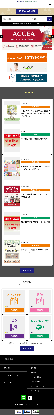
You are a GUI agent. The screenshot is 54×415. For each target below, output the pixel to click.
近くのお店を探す (28, 11)
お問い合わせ (35, 382)
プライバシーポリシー (38, 386)
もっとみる (27, 271)
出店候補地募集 (36, 377)
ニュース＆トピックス (11, 375)
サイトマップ (35, 391)
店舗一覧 (7, 368)
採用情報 (34, 368)
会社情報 (34, 373)
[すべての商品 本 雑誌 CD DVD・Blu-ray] (39, 19)
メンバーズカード (10, 382)
